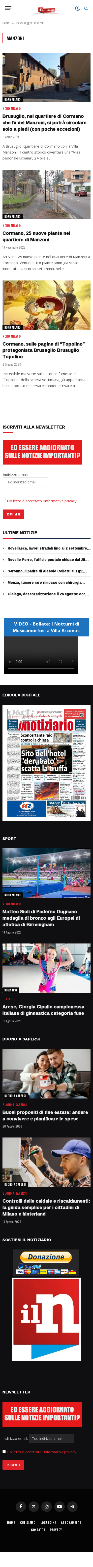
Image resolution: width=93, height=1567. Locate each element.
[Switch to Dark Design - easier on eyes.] (77, 8)
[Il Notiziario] (46, 8)
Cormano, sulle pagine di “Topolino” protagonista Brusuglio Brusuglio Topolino (43, 350)
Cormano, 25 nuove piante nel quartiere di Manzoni (36, 236)
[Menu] (8, 8)
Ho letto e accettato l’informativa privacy (42, 500)
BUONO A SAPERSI (15, 1096)
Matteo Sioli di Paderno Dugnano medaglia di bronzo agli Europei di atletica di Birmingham (41, 918)
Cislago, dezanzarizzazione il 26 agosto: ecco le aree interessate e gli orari (48, 596)
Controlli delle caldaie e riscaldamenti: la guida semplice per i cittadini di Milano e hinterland (46, 1207)
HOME (11, 1522)
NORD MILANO (12, 100)
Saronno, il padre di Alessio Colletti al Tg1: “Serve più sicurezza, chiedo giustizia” (45, 573)
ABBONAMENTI (71, 1522)
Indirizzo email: (15, 1438)
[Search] (85, 8)
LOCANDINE (48, 1522)
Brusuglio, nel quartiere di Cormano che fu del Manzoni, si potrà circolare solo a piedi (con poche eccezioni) (44, 122)
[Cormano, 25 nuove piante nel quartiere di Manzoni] (46, 195)
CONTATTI (38, 1530)
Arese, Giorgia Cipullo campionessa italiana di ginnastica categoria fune (43, 1010)
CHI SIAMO (28, 1522)
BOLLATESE (10, 990)
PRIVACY (56, 1530)
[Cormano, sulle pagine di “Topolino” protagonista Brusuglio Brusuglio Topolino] (46, 305)
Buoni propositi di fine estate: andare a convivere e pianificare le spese (45, 1115)
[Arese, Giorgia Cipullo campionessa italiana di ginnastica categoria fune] (46, 968)
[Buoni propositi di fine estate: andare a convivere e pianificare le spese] (46, 1073)
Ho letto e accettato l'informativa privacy (41, 1451)
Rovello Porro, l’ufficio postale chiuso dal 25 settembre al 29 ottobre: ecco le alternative (46, 562)
